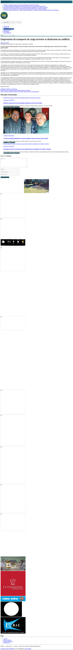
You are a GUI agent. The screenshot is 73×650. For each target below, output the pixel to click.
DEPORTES (6, 31)
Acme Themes (28, 648)
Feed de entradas (7, 640)
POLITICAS (6, 26)
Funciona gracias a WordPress (7, 648)
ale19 (8, 42)
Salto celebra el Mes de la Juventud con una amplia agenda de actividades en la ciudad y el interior (25, 7)
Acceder (5, 638)
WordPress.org (6, 642)
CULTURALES (7, 32)
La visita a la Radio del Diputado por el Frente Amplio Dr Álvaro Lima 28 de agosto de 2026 (24, 6)
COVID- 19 (6, 27)
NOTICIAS (14, 89)
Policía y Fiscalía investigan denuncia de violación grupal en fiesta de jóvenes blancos (20, 91)
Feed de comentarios (8, 641)
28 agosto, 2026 (7, 100)
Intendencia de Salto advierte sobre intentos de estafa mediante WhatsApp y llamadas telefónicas (25, 8)
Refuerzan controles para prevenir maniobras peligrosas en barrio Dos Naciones (21, 5)
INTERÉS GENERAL (8, 29)
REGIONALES (7, 30)
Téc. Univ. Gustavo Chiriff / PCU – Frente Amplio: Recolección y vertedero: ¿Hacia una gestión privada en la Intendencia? (31, 10)
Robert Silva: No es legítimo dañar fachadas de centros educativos (15, 90)
